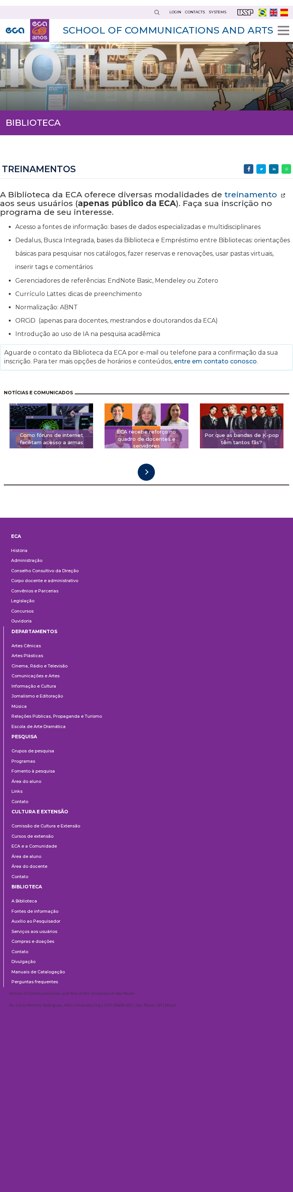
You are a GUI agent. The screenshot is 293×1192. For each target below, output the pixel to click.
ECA (16, 536)
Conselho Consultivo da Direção (45, 570)
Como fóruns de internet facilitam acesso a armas (51, 438)
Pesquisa (24, 736)
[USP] (245, 12)
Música (19, 706)
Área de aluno (26, 856)
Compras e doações (32, 941)
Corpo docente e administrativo (44, 580)
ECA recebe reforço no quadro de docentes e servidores (146, 438)
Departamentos (34, 631)
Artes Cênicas (26, 645)
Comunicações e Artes (35, 675)
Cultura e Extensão (39, 811)
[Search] (157, 12)
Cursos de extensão (32, 836)
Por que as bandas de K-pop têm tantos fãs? (241, 438)
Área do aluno (26, 781)
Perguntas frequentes (34, 981)
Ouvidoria (21, 621)
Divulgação (23, 961)
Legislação (22, 600)
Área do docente (29, 866)
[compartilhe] (248, 169)
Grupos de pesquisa (32, 751)
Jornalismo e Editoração (37, 696)
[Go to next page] (146, 472)
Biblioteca (26, 887)
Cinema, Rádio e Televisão (39, 666)
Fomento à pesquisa (33, 771)
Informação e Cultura (33, 686)
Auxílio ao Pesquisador (35, 921)
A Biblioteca (24, 901)
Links (17, 791)
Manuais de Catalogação (38, 971)
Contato (19, 801)
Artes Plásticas (27, 655)
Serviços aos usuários (34, 931)
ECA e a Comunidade (34, 846)
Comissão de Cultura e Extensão (45, 826)
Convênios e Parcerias (34, 591)
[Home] (27, 30)
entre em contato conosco (214, 361)
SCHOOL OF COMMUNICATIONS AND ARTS (168, 30)
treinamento (251, 194)
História (19, 550)
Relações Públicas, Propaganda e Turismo (56, 716)
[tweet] (261, 169)
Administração (26, 560)
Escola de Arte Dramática (38, 726)
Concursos (22, 611)
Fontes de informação (34, 911)
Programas (23, 761)
